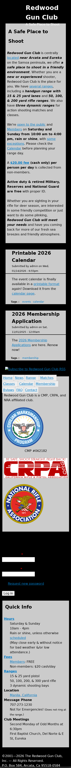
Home (8, 378)
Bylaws (8, 390)
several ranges (41, 86)
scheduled (18, 638)
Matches (46, 378)
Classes (9, 384)
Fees (8, 657)
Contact (31, 390)
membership (30, 357)
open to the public (31, 124)
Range (31, 378)
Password (12, 569)
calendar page (23, 293)
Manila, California (23, 695)
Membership (45, 384)
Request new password (26, 583)
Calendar (14, 148)
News (19, 378)
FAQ (19, 390)
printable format (46, 284)
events (26, 301)
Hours (9, 619)
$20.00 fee (19, 163)
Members (14, 129)
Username (12, 554)
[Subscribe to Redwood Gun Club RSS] (35, 369)
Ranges (10, 671)
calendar (38, 301)
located (13, 58)
